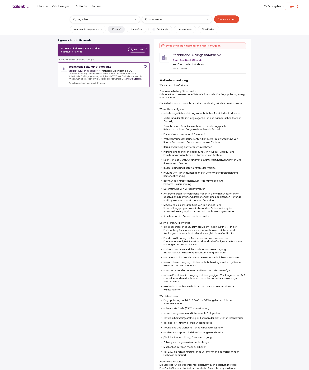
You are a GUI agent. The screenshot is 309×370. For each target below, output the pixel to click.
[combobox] (105, 19)
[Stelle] (102, 19)
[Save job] (145, 66)
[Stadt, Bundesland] (174, 19)
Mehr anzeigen (134, 78)
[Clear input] (135, 19)
